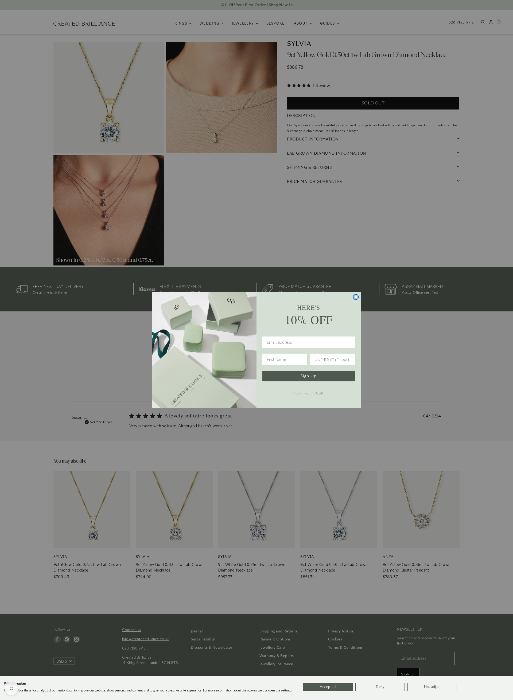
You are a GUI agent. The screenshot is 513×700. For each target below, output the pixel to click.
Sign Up (309, 375)
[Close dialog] (356, 297)
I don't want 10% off (308, 393)
